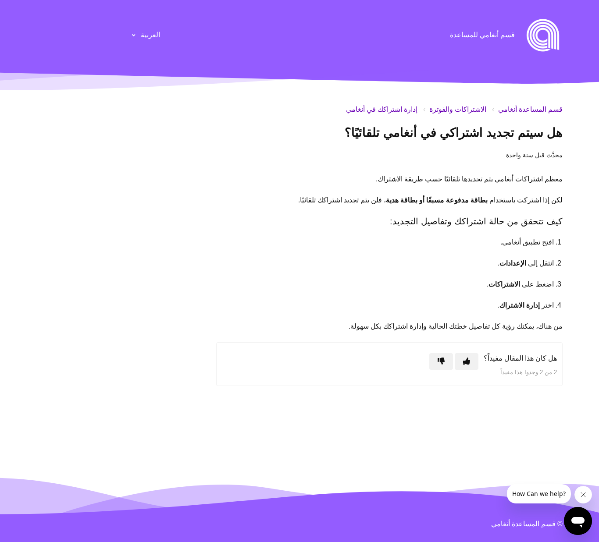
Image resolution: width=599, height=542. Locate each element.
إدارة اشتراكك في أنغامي (381, 109)
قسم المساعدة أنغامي (530, 109)
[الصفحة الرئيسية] (543, 35)
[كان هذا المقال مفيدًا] (466, 361)
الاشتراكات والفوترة (457, 109)
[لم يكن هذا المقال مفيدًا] (441, 361)
